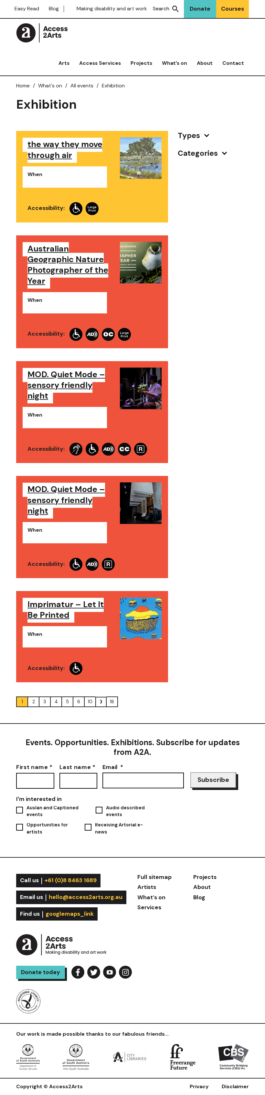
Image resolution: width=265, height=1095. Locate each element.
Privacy (199, 1086)
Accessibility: (46, 208)
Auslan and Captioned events (52, 811)
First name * (34, 767)
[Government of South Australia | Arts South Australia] (75, 1056)
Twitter (93, 972)
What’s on (174, 63)
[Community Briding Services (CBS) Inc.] (233, 1056)
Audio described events (125, 811)
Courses (232, 9)
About (205, 63)
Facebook (77, 972)
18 (112, 702)
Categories (198, 153)
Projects (141, 63)
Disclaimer (235, 1086)
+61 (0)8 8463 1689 (71, 880)
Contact (233, 63)
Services (149, 907)
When (34, 174)
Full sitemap (154, 877)
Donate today (40, 972)
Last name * (77, 767)
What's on (50, 85)
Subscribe (213, 780)
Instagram (125, 972)
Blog (54, 8)
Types (190, 135)
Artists (146, 887)
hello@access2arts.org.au (85, 897)
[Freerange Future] (183, 1056)
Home (23, 85)
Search (161, 8)
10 (90, 702)
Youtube (109, 972)
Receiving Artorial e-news (119, 828)
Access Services (100, 63)
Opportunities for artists (47, 828)
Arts (63, 63)
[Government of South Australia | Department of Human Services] (28, 1056)
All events (81, 85)
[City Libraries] (129, 1056)
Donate (200, 9)
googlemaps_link (70, 914)
